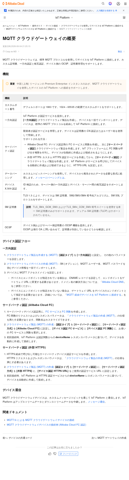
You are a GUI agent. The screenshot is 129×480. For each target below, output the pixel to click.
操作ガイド (37, 25)
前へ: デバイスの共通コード (17, 437)
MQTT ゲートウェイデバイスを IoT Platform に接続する (31, 28)
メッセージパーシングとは (49, 177)
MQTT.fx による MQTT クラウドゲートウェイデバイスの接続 (40, 420)
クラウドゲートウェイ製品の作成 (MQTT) (92, 315)
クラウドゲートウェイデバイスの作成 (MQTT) (32, 263)
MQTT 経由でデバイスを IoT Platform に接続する (94, 294)
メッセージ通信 (96, 401)
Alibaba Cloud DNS (113, 281)
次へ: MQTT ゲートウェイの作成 (109, 437)
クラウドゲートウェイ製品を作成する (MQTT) (32, 255)
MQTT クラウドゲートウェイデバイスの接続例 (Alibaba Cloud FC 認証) (46, 424)
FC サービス (52, 311)
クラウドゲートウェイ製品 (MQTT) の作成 (30, 324)
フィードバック (70, 453)
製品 (120, 51)
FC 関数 (66, 311)
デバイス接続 (52, 25)
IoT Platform (23, 25)
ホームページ (9, 25)
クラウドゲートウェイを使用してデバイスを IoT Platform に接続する (92, 25)
